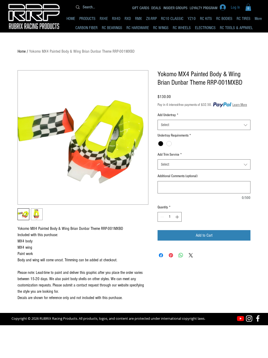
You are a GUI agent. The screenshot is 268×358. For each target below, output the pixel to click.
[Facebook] (258, 318)
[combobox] (204, 125)
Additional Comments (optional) (178, 176)
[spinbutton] (169, 216)
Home (22, 51)
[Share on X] (191, 255)
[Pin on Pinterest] (171, 255)
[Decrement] (161, 216)
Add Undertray (168, 115)
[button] (248, 7)
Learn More (239, 105)
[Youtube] (240, 318)
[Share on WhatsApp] (181, 255)
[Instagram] (249, 318)
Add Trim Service (170, 155)
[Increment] (177, 216)
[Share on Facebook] (161, 255)
